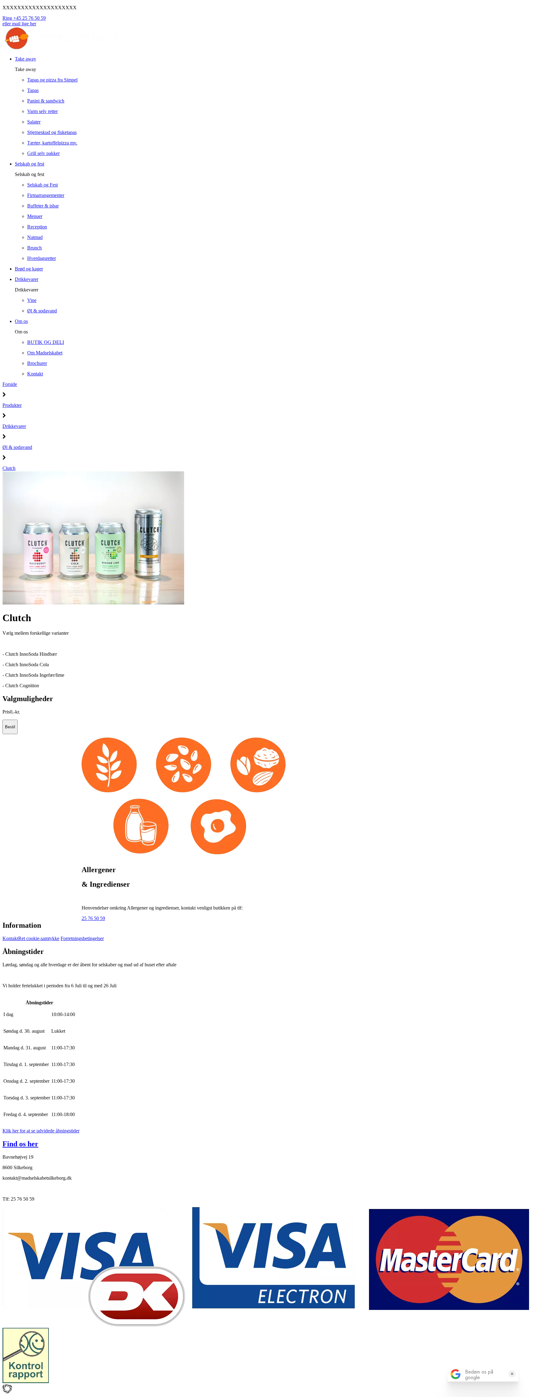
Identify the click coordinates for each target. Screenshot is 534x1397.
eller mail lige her (19, 23)
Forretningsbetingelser (82, 938)
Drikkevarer (14, 426)
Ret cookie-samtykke (38, 938)
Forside (9, 384)
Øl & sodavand (17, 447)
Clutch (8, 468)
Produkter (12, 405)
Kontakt (10, 938)
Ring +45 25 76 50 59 (24, 18)
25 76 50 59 (93, 918)
